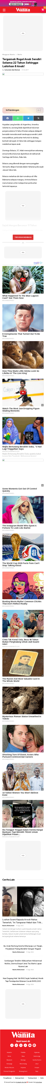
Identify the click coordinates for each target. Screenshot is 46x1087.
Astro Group (39, 1082)
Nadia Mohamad (8, 925)
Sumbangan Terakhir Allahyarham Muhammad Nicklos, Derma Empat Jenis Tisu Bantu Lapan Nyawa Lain (23, 963)
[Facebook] (12, 1045)
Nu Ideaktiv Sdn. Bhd (21, 1082)
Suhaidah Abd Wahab (12, 70)
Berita (20, 54)
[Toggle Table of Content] (37, 110)
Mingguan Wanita (8, 54)
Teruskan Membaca (23, 237)
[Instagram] (16, 1045)
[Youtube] (29, 1045)
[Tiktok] (25, 1045)
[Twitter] (21, 1045)
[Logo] (23, 9)
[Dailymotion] (34, 1045)
